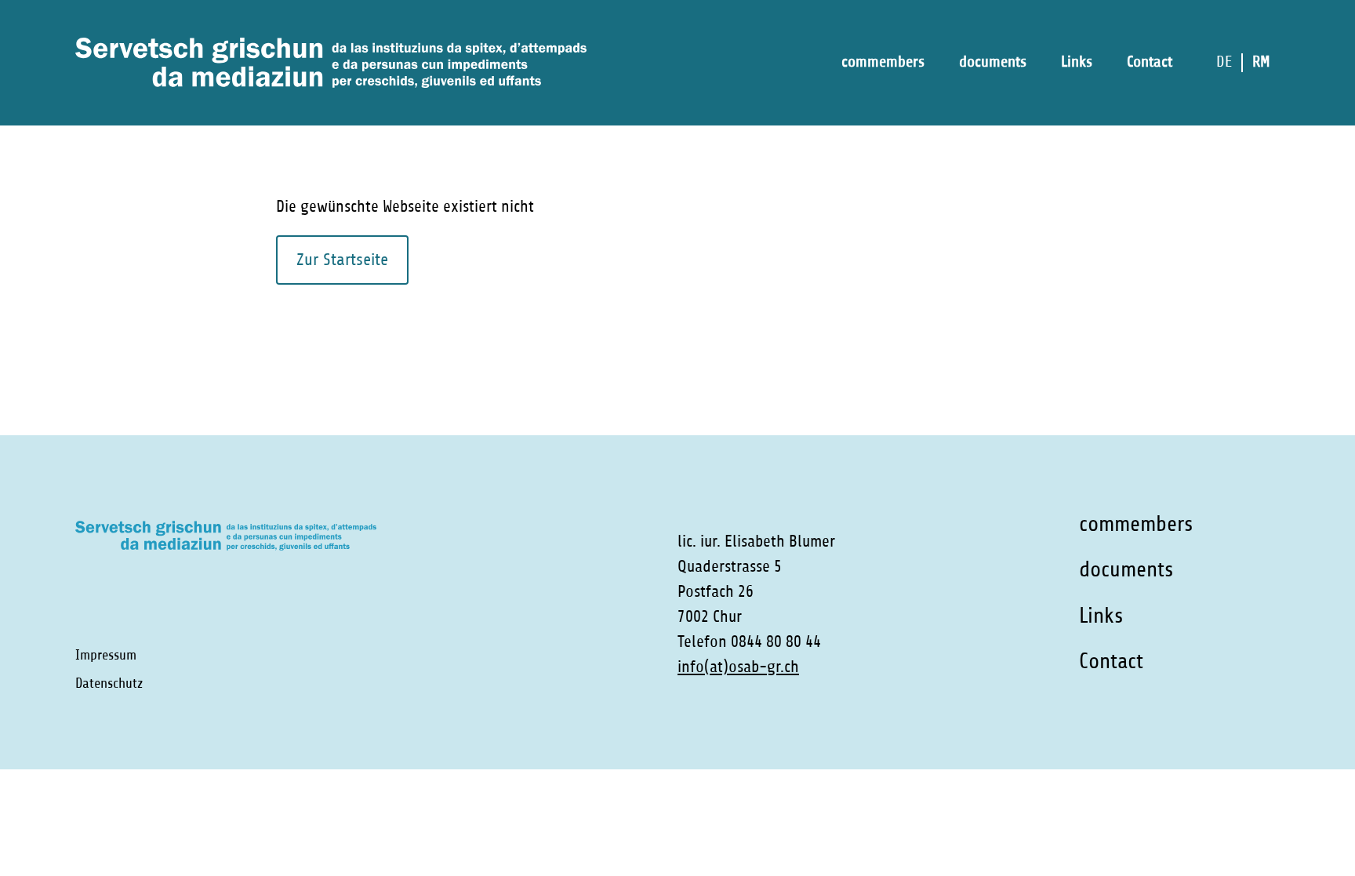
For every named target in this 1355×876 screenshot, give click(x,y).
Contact (1149, 62)
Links (1076, 62)
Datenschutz (109, 683)
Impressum (105, 655)
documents (992, 62)
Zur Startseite (342, 259)
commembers (883, 62)
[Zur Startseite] (331, 62)
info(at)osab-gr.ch (738, 667)
